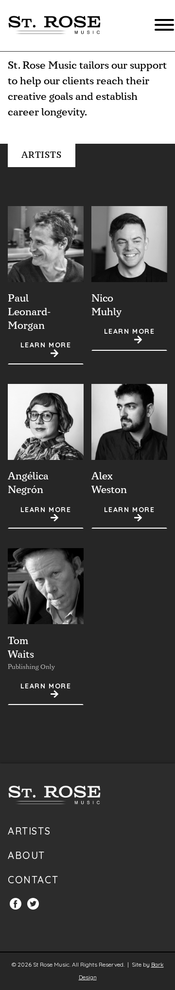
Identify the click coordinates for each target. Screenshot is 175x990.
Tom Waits (21, 647)
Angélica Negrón (28, 483)
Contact (33, 880)
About (26, 855)
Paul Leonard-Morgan (29, 312)
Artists (29, 831)
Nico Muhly (106, 305)
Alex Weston (109, 483)
